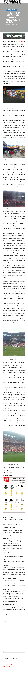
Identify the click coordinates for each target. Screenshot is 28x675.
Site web (4, 651)
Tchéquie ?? (14, 9)
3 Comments (12, 24)
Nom (3, 638)
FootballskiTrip (21, 41)
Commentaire (5, 621)
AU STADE (8, 9)
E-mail (4, 645)
